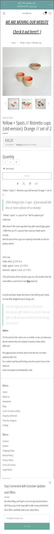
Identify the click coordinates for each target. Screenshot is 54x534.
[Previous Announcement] (4, 4)
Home (14, 42)
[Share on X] (24, 184)
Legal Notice (7, 469)
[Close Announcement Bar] (52, 4)
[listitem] (27, 4)
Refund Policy (8, 455)
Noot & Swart (8, 117)
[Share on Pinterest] (30, 184)
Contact (6, 441)
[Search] (50, 13)
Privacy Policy (8, 460)
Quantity (8, 157)
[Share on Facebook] (18, 184)
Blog (4, 406)
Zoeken (5, 445)
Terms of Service (9, 464)
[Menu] (4, 13)
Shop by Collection (10, 415)
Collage (5, 425)
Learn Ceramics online (11, 411)
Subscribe (27, 526)
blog (28, 281)
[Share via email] (36, 184)
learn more (33, 6)
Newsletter (7, 401)
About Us (6, 396)
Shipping (19, 144)
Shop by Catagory (9, 420)
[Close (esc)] (50, 482)
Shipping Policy (8, 450)
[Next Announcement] (49, 4)
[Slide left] (6, 104)
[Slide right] (48, 104)
